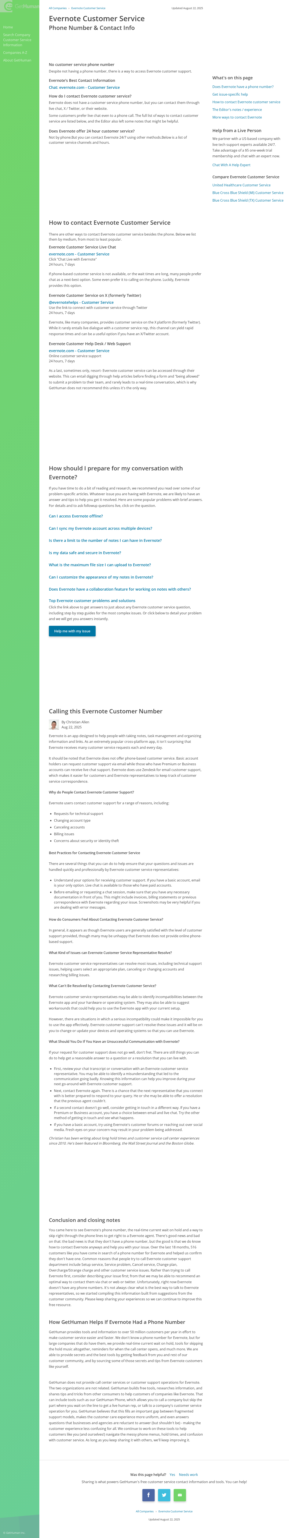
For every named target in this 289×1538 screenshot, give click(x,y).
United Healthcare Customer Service (241, 185)
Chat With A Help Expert (231, 165)
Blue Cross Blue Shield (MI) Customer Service (247, 192)
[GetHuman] (19, 6)
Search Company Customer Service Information (17, 39)
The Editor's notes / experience (237, 109)
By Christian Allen (75, 722)
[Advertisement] (126, 181)
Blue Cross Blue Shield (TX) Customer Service (247, 200)
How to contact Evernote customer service (246, 102)
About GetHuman (17, 60)
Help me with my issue (72, 631)
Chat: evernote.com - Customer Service (84, 87)
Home (8, 27)
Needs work (188, 1474)
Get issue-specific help (230, 94)
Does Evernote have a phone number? (243, 86)
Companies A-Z (15, 52)
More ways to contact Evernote (237, 117)
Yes (172, 1474)
